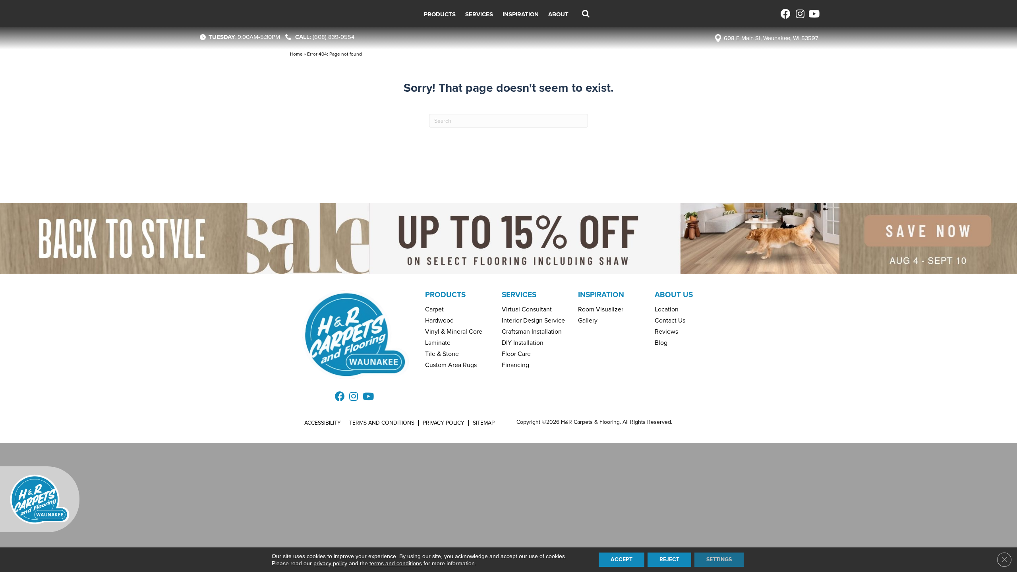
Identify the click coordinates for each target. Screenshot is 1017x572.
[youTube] (813, 14)
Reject (669, 559)
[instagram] (799, 14)
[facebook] (786, 14)
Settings (719, 559)
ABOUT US (674, 294)
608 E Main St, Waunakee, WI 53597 (771, 38)
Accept (621, 559)
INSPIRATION (601, 294)
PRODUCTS (445, 294)
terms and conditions (395, 563)
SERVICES (519, 294)
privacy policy (330, 563)
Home (296, 54)
